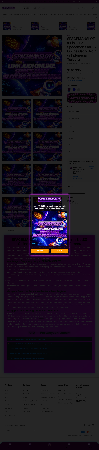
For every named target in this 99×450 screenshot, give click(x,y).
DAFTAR (40, 251)
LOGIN (59, 251)
